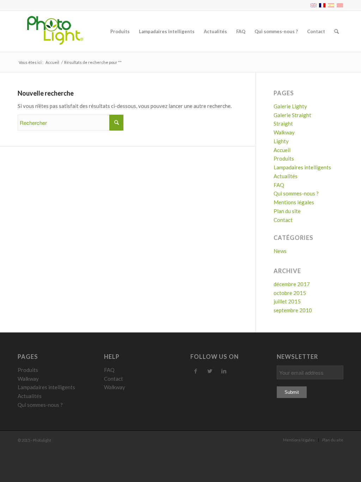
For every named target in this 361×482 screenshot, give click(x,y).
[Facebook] (195, 371)
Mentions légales (294, 202)
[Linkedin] (224, 371)
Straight (283, 123)
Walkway (284, 132)
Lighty (281, 141)
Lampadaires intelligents (302, 167)
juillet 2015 (287, 301)
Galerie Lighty (290, 106)
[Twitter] (209, 371)
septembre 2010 (293, 310)
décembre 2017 (292, 284)
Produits (284, 158)
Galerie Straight (292, 115)
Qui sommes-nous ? (296, 193)
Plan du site (287, 211)
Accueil (52, 62)
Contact (283, 220)
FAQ (279, 185)
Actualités (286, 176)
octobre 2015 (290, 293)
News (280, 251)
